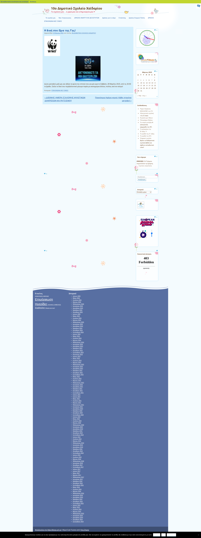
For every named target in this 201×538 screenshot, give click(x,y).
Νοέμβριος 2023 (77, 348)
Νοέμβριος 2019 (77, 431)
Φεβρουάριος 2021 (78, 405)
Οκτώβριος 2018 (78, 451)
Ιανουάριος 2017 (78, 479)
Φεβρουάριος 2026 (78, 304)
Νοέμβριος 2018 (77, 449)
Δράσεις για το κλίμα (109, 18)
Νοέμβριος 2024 (77, 328)
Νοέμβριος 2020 (77, 411)
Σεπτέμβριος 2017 (78, 467)
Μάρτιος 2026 (77, 302)
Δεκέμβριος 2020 (78, 409)
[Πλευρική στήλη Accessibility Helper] (198, 5)
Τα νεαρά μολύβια (146, 122)
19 (147, 85)
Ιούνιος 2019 (76, 437)
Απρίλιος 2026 (77, 300)
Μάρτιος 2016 (77, 491)
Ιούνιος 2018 (76, 455)
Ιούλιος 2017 (76, 469)
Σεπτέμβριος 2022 (78, 374)
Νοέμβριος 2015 (77, 499)
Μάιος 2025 (76, 316)
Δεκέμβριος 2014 (78, 517)
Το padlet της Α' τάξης (147, 134)
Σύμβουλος (40, 308)
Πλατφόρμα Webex (146, 120)
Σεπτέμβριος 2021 (78, 393)
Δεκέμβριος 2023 (78, 346)
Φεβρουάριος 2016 (78, 493)
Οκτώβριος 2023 (78, 350)
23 (138, 88)
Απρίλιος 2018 (77, 457)
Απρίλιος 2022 (77, 378)
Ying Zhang (84, 530)
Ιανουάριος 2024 (78, 344)
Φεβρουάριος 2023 (78, 364)
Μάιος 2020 (76, 419)
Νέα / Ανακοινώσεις (65, 18)
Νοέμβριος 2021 (77, 388)
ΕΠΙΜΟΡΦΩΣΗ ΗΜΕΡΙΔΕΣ (42, 296)
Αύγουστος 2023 (78, 354)
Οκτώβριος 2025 (78, 312)
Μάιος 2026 (76, 298)
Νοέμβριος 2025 (77, 310)
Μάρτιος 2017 (77, 475)
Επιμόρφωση (44, 299)
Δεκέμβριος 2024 (78, 326)
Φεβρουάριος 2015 (78, 513)
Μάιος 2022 (76, 376)
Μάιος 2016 (76, 487)
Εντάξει (156, 535)
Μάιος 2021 (76, 399)
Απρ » (144, 96)
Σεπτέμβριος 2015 (78, 503)
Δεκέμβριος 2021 (78, 386)
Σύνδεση (33, 2)
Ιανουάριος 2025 (78, 324)
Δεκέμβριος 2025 (78, 308)
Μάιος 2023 (76, 358)
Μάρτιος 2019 (77, 441)
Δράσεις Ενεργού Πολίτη (137, 18)
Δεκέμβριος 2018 (78, 447)
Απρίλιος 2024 (77, 338)
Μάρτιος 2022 (77, 380)
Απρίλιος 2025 (77, 318)
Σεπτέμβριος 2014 (78, 521)
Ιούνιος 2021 (76, 397)
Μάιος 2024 (76, 336)
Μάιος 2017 (76, 473)
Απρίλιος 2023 (77, 360)
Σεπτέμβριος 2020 (78, 415)
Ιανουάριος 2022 (78, 384)
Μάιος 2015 (76, 507)
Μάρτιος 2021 (77, 403)
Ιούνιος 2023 (76, 356)
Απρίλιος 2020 (77, 421)
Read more (171, 535)
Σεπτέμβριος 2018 (78, 453)
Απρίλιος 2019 (77, 439)
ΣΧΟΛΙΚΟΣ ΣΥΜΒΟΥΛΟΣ (54, 304)
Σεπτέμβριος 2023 (78, 352)
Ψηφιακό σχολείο (145, 138)
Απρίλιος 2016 (77, 489)
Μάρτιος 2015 (77, 511)
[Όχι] (198, 535)
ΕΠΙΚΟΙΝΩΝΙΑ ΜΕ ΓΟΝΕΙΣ (53, 21)
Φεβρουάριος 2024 (78, 342)
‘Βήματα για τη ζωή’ (50, 308)
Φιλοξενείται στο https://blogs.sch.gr (48, 530)
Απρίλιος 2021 (77, 401)
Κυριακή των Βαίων (146, 118)
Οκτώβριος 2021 (78, 390)
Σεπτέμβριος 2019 (78, 435)
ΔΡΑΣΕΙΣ (151, 18)
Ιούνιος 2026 (76, 296)
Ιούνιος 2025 (76, 314)
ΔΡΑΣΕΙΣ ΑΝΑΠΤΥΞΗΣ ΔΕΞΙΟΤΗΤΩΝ (86, 18)
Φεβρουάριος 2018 (78, 461)
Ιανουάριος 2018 (78, 463)
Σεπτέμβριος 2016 (78, 485)
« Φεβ (139, 96)
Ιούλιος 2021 (76, 395)
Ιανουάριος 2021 (78, 407)
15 (155, 83)
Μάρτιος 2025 (77, 320)
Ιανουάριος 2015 (78, 515)
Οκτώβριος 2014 (78, 519)
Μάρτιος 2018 (77, 459)
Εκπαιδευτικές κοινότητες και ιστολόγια (14, 2)
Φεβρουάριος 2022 (78, 382)
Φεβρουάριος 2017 (78, 477)
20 (149, 85)
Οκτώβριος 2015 (78, 501)
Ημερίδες (41, 304)
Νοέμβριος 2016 (77, 481)
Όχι (163, 535)
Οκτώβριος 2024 (78, 330)
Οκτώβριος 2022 (78, 372)
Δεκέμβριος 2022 (78, 368)
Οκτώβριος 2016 (78, 483)
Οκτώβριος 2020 (78, 413)
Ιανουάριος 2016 (78, 495)
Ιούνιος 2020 (76, 417)
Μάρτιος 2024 (77, 340)
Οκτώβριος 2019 (78, 433)
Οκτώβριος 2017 (78, 465)
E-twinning (122, 18)
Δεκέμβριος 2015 (78, 497)
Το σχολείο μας (50, 18)
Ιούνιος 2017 (76, 471)
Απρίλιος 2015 (77, 509)
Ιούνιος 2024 (76, 334)
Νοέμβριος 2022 (77, 370)
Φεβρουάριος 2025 (78, 322)
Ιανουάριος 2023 (78, 366)
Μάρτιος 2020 (77, 423)
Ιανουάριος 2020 (78, 427)
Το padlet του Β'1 (145, 136)
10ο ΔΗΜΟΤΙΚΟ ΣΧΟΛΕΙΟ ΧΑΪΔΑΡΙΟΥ (84, 33)
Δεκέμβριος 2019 (78, 429)
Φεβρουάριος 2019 (78, 443)
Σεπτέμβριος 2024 (78, 332)
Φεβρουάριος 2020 (78, 425)
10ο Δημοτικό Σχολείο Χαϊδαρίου (76, 8)
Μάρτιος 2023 (77, 362)
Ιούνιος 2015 (76, 505)
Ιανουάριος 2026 (78, 306)
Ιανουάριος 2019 (78, 445)
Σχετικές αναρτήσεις (145, 166)
